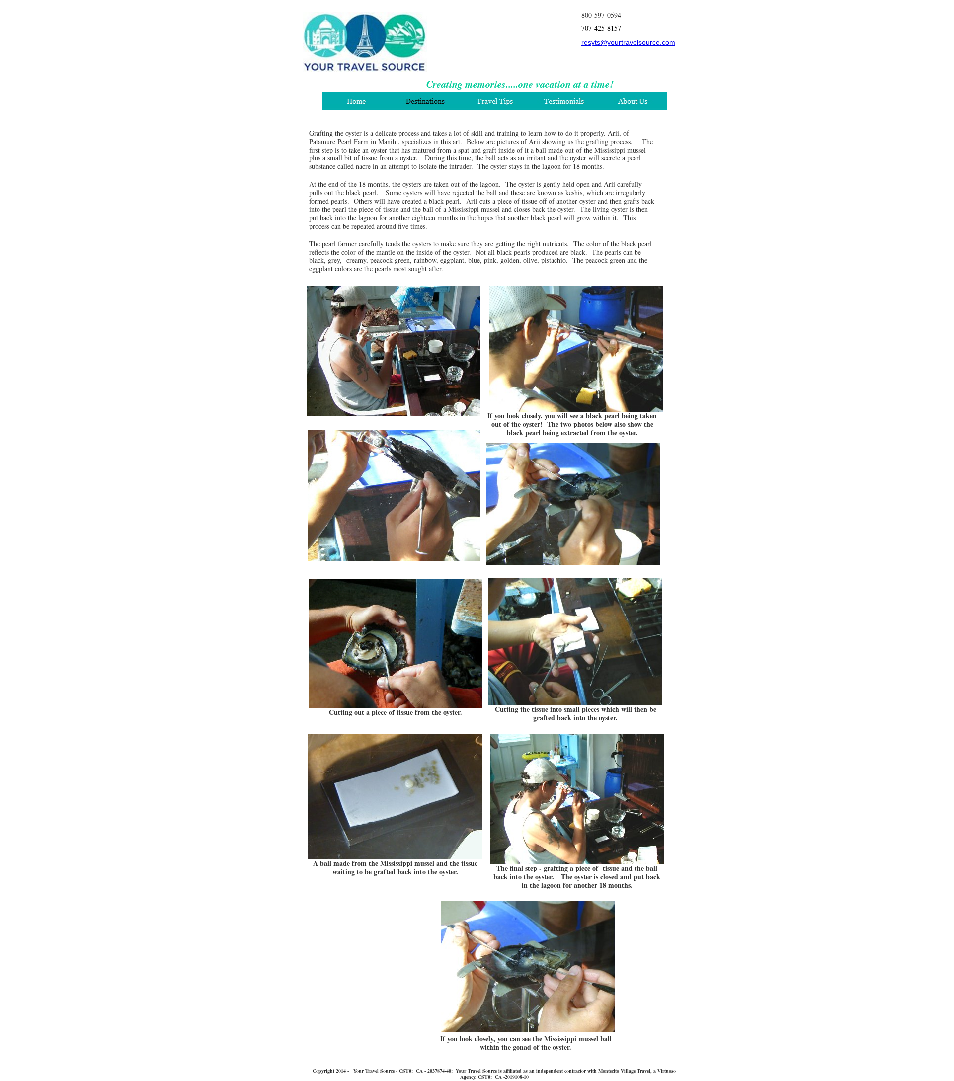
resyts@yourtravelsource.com (628, 42)
